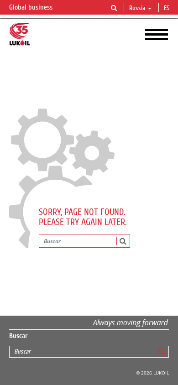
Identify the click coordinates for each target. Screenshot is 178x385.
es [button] (167, 8)
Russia (137, 8)
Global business (31, 7)
